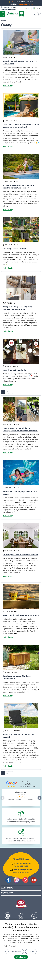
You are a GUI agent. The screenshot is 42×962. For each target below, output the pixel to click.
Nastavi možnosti (15, 952)
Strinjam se (21, 957)
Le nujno (31, 952)
